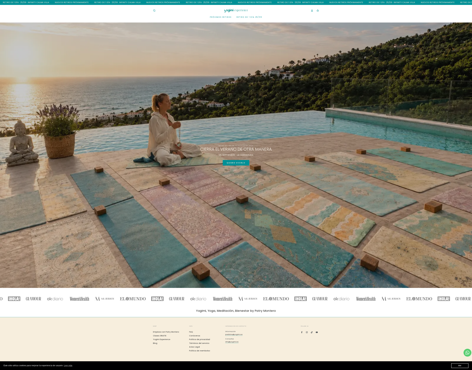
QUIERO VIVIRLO (236, 163)
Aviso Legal (194, 347)
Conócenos (194, 335)
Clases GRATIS (159, 335)
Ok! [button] (459, 366)
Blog (155, 343)
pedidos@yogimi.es (234, 334)
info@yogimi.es (232, 342)
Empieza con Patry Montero (166, 332)
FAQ (191, 332)
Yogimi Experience (161, 339)
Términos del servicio (199, 343)
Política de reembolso (199, 350)
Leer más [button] (68, 365)
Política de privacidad (199, 339)
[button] (154, 10)
